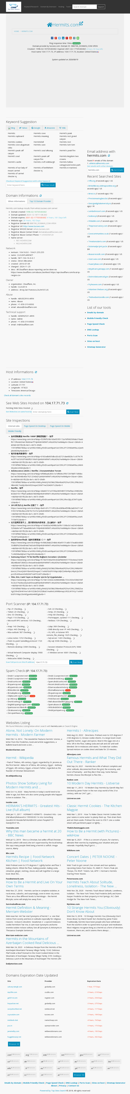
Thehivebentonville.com (98, 297)
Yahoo (24, 128)
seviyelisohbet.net (14, 1009)
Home (16, 31)
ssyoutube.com (13, 1014)
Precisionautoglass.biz (98, 198)
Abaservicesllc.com (96, 254)
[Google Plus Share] (55, 37)
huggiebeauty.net (14, 1037)
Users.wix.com (94, 259)
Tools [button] (68, 6)
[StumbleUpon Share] (70, 37)
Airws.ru (91, 193)
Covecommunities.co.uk (98, 233)
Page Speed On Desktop (35, 426)
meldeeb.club (12, 1020)
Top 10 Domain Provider (40, 201)
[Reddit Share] (74, 37)
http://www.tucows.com (33, 226)
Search (101, 6)
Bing (13, 128)
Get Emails (118, 170)
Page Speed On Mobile (60, 426)
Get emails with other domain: (100, 166)
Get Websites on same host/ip (19, 412)
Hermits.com (26, 31)
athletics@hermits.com (99, 163)
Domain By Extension (48, 6)
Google (36, 128)
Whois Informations (16, 201)
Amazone (50, 128)
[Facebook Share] (52, 37)
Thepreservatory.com (98, 226)
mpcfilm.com (12, 992)
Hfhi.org (91, 180)
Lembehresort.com (96, 211)
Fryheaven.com (95, 284)
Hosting (61, 6)
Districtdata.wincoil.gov (98, 276)
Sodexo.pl (92, 216)
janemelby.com (13, 1031)
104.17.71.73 (27, 379)
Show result (49, 185)
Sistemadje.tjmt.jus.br (97, 246)
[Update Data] (40, 195)
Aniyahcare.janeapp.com (98, 269)
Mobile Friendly (14, 431)
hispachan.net (13, 1003)
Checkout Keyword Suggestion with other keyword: (28, 181)
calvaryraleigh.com (14, 987)
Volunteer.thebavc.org (98, 289)
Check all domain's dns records (17, 395)
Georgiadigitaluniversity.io (99, 203)
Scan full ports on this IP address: (20, 662)
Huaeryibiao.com (95, 264)
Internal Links (14, 426)
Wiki (64, 128)
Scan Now (73, 412)
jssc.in (9, 1025)
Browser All (14, 1044)
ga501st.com (12, 998)
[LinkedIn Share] (63, 37)
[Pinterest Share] (66, 37)
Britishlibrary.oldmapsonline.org (102, 185)
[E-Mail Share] (77, 37)
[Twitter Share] (59, 37)
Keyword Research (31, 6)
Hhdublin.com (94, 221)
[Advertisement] (65, 80)
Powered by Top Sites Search (53, 1090)
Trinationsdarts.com (97, 241)
